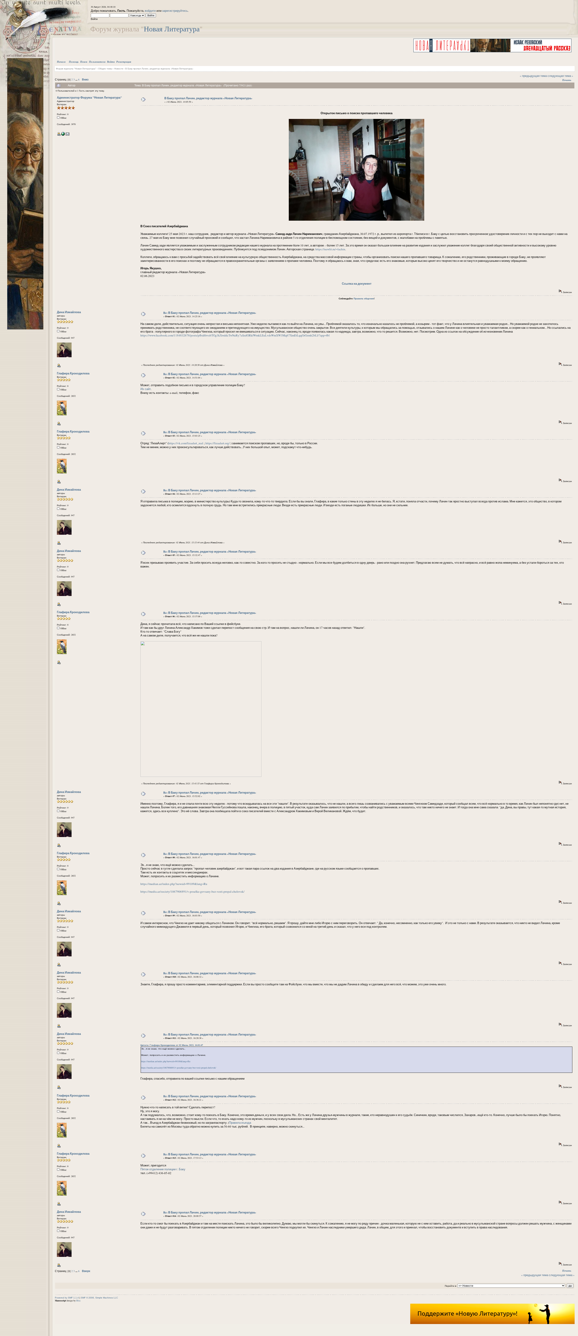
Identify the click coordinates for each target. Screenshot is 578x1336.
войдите (150, 11)
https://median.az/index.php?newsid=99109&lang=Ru (173, 884)
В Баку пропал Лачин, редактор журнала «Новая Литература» (159, 68)
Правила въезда (240, 1123)
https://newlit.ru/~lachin (330, 249)
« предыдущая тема (533, 76)
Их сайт (145, 389)
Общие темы (105, 68)
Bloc (78, 1300)
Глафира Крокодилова (73, 373)
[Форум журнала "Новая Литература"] (63, 134)
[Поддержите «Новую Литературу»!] (492, 1323)
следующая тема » (560, 76)
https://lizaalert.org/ (217, 443)
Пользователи (97, 62)
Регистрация (123, 62)
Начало (61, 62)
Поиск (83, 62)
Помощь (74, 62)
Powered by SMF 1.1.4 (67, 1297)
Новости (118, 68)
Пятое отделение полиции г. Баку (162, 1169)
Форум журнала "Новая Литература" (76, 68)
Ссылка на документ (356, 283)
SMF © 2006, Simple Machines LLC (99, 1297)
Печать (566, 80)
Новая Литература (172, 28)
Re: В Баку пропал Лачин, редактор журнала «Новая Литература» (209, 312)
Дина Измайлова (69, 312)
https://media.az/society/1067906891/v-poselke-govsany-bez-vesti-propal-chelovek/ (192, 891)
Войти (111, 62)
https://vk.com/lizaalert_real (185, 443)
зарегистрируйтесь (175, 11)
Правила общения (364, 298)
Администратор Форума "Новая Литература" (89, 97)
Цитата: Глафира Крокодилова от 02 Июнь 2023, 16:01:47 (171, 1045)
